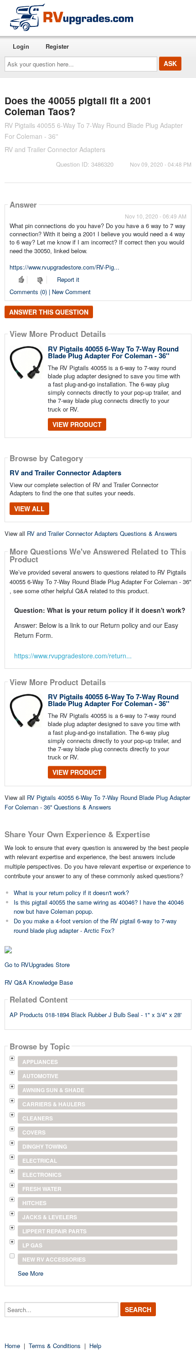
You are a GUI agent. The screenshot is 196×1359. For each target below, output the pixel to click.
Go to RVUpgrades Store (37, 964)
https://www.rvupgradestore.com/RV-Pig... (64, 267)
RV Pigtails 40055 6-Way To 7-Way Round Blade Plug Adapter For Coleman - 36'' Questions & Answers (97, 802)
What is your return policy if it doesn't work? (71, 892)
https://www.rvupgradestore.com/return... (73, 655)
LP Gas (32, 1245)
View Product (77, 424)
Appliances (40, 1062)
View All (29, 508)
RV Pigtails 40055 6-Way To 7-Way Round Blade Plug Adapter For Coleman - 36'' (113, 352)
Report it (68, 279)
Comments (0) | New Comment (50, 291)
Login (21, 46)
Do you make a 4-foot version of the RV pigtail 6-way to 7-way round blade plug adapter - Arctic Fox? (95, 925)
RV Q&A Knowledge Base (39, 982)
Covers (34, 1132)
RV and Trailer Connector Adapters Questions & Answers (102, 533)
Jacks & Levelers (49, 1217)
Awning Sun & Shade (53, 1090)
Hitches (34, 1203)
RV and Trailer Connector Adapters (65, 473)
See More (30, 1273)
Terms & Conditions (55, 1345)
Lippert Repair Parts (54, 1231)
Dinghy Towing (44, 1146)
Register (57, 46)
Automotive (40, 1076)
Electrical (39, 1160)
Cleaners (37, 1118)
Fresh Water (42, 1189)
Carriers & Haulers (53, 1104)
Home (12, 1345)
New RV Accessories (54, 1259)
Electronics (42, 1175)
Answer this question (48, 311)
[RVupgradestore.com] (72, 17)
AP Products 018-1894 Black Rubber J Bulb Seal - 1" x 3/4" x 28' (95, 1014)
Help (95, 1345)
